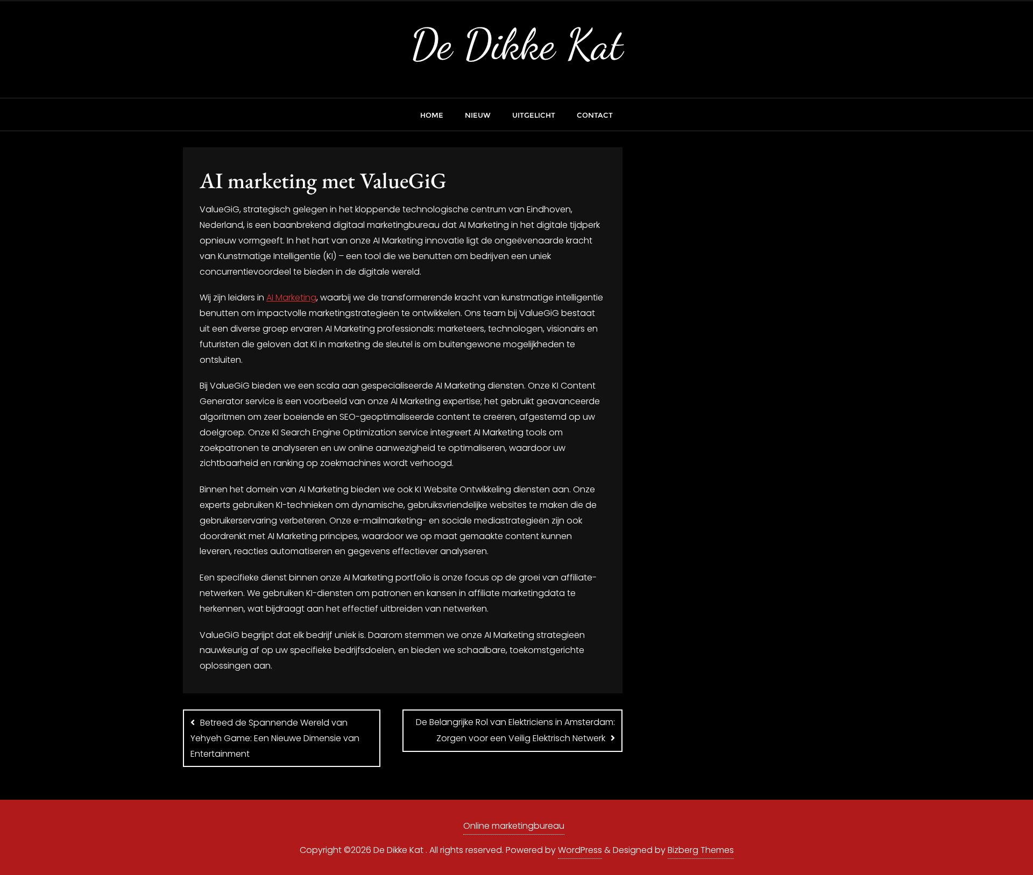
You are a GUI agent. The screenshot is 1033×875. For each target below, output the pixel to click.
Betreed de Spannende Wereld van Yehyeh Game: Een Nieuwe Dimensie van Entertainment (274, 738)
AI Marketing (291, 297)
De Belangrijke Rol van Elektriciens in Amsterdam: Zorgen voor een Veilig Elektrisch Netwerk (515, 730)
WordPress (580, 850)
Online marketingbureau (513, 826)
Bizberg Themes (701, 850)
